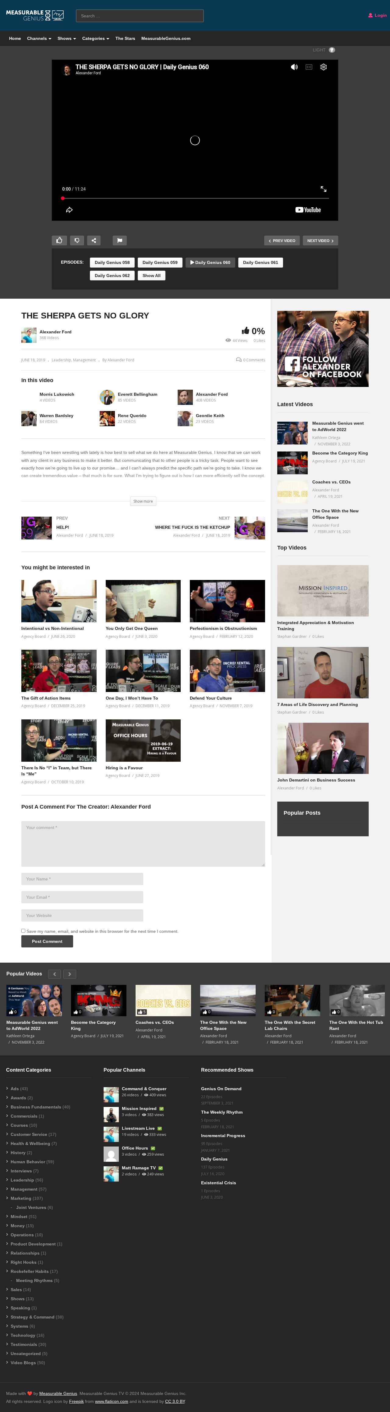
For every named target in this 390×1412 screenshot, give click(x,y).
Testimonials (24, 1344)
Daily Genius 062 (112, 275)
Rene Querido (132, 415)
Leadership (61, 360)
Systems (19, 1326)
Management (84, 360)
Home (15, 38)
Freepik (76, 1401)
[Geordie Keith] (185, 418)
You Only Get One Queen (132, 628)
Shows (65, 38)
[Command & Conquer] (111, 1094)
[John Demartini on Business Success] (323, 748)
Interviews (21, 1170)
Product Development (33, 1244)
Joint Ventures (31, 1207)
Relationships (25, 1253)
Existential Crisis (218, 1182)
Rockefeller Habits (30, 1271)
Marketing (21, 1198)
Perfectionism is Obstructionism (223, 628)
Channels (37, 38)
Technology (23, 1335)
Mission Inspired (140, 1108)
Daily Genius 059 (160, 262)
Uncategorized (26, 1353)
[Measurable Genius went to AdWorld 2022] (292, 433)
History (18, 1152)
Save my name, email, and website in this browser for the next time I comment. (103, 931)
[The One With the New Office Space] (292, 520)
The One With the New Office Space (223, 1025)
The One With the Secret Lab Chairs (290, 1025)
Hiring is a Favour (124, 767)
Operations (22, 1234)
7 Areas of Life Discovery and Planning (317, 704)
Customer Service (29, 1134)
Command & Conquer (144, 1088)
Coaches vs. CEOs (331, 481)
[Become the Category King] (292, 462)
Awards (18, 1097)
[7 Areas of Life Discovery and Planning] (323, 672)
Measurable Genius (58, 1393)
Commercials (24, 1116)
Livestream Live (139, 1128)
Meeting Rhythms (34, 1280)
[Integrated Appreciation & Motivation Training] (323, 590)
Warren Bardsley (56, 415)
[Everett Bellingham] (107, 397)
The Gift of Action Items (46, 698)
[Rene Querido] (107, 418)
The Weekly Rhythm (222, 1112)
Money (18, 1225)
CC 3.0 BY (175, 1401)
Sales (16, 1289)
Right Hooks (24, 1262)
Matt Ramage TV (139, 1167)
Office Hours (135, 1148)
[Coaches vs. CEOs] (292, 491)
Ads (15, 1088)
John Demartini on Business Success (316, 780)
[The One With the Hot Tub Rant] (357, 1000)
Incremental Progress (223, 1135)
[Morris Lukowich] (29, 397)
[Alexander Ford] (185, 397)
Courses (19, 1125)
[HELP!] (79, 534)
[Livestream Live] (111, 1134)
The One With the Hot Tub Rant (356, 1025)
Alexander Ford (56, 331)
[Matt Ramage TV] (111, 1174)
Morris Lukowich (57, 394)
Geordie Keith (210, 415)
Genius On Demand (221, 1088)
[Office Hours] (111, 1154)
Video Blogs (23, 1362)
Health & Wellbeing (30, 1143)
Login (380, 15)
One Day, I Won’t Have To (132, 698)
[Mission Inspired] (111, 1114)
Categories (93, 38)
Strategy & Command (33, 1317)
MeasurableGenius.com (165, 38)
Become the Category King (340, 453)
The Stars (125, 38)
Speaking (20, 1307)
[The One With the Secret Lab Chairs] (292, 1000)
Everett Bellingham (137, 394)
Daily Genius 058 (112, 262)
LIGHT (319, 49)
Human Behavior (28, 1161)
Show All (152, 275)
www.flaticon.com (111, 1401)
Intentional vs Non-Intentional (52, 628)
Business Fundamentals (36, 1107)
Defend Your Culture (211, 698)
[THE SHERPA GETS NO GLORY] (59, 601)
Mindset (19, 1216)
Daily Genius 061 (260, 262)
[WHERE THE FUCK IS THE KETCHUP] (207, 534)
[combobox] (140, 15)
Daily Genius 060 (212, 262)
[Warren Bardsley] (29, 418)
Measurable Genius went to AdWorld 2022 (32, 1025)
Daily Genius (214, 1159)
